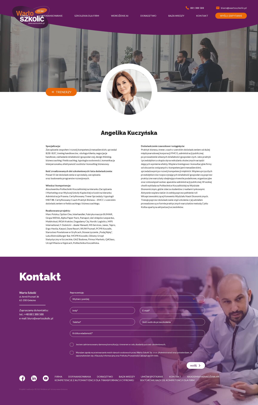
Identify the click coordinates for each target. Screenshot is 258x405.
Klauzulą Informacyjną (105, 355)
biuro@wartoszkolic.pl (40, 318)
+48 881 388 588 (34, 314)
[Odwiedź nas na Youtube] (46, 378)
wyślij (193, 365)
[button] (24, 16)
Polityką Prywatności (129, 355)
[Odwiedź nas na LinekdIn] (34, 378)
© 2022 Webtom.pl (42, 389)
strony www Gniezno (59, 389)
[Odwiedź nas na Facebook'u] (22, 378)
